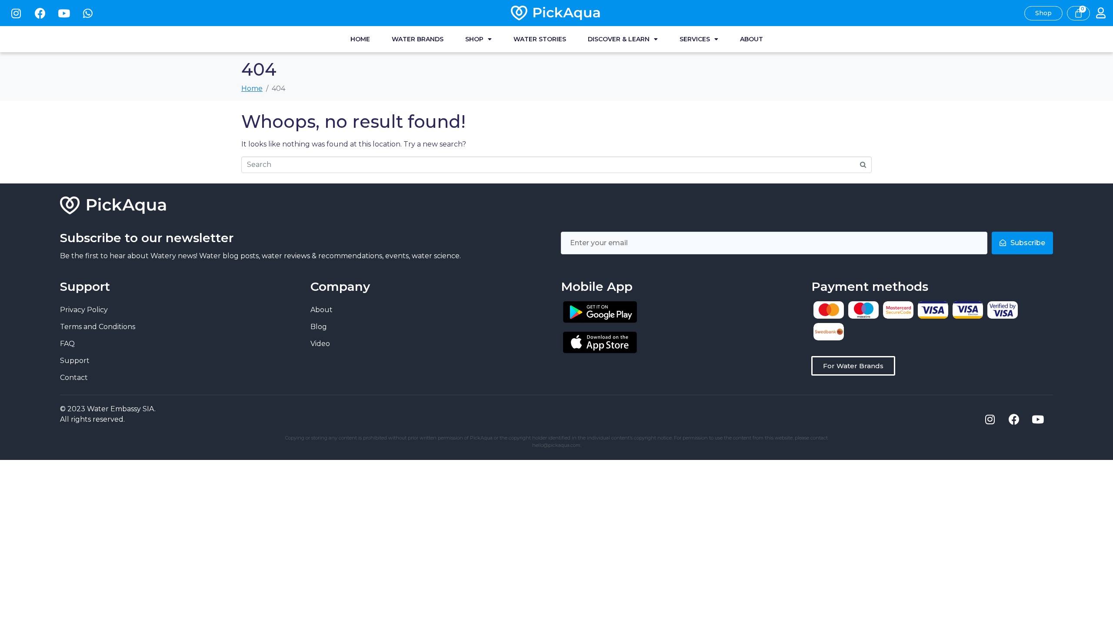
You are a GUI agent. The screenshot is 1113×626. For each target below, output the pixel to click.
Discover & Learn (619, 39)
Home (360, 39)
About (751, 39)
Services (695, 39)
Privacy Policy (84, 310)
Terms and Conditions (97, 327)
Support (75, 360)
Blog (318, 327)
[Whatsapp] (88, 13)
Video (320, 344)
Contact (74, 377)
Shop (474, 39)
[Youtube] (64, 13)
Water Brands (417, 39)
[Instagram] (16, 13)
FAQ (67, 344)
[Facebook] (40, 13)
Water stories (539, 39)
